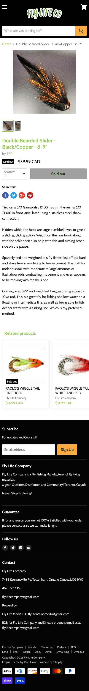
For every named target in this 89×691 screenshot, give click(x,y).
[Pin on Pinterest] (30, 195)
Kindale (32, 647)
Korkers (61, 647)
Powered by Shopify (51, 662)
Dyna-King (62, 651)
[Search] (81, 31)
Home (6, 44)
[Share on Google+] (22, 195)
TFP (9, 154)
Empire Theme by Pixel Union (19, 662)
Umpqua (79, 651)
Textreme (46, 647)
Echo (5, 651)
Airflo (48, 651)
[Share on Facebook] (5, 195)
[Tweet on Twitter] (13, 195)
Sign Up (67, 449)
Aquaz (26, 651)
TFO (73, 647)
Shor (15, 651)
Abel (38, 651)
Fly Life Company (12, 647)
